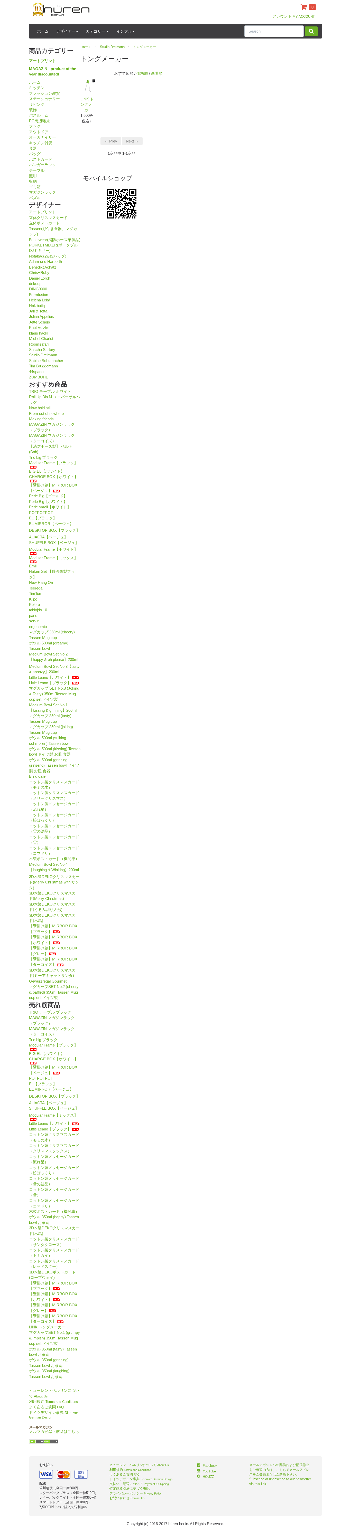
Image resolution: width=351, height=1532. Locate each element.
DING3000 (38, 289)
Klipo (33, 599)
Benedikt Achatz (42, 267)
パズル (35, 198)
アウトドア (38, 132)
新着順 (157, 73)
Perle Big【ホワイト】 (48, 501)
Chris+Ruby (39, 272)
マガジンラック (42, 192)
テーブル (36, 170)
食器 (33, 148)
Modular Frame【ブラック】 (53, 463)
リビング (36, 104)
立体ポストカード (44, 223)
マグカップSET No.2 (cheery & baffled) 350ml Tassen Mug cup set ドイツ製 (54, 992)
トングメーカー (144, 47)
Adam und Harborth (45, 261)
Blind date (37, 776)
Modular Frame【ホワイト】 (53, 549)
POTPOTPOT (41, 512)
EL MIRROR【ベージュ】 (51, 523)
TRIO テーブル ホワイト (50, 391)
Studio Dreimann (43, 355)
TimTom (35, 593)
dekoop (35, 283)
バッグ (35, 153)
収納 (33, 181)
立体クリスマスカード (48, 217)
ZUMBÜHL (38, 377)
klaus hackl (38, 333)
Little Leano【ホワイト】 (50, 677)
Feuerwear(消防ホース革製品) (54, 239)
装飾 (33, 110)
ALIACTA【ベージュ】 (48, 537)
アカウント (293, 16)
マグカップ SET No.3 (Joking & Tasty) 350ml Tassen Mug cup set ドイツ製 (54, 693)
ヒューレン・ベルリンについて (139, 1465)
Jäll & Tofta (38, 311)
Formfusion (38, 294)
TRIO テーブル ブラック (50, 1012)
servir (34, 621)
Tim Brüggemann (43, 366)
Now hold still (40, 408)
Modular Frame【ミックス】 (53, 558)
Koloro (34, 604)
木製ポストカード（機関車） (54, 859)
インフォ (124, 31)
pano (33, 615)
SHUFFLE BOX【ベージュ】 (54, 542)
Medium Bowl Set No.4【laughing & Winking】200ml (54, 867)
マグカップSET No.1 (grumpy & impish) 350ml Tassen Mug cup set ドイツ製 (54, 1338)
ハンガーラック (42, 165)
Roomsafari (39, 344)
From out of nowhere (46, 413)
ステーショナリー (44, 99)
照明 (33, 176)
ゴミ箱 (35, 187)
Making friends (41, 419)
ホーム (43, 31)
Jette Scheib (39, 322)
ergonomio (38, 626)
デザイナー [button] (66, 31)
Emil (32, 566)
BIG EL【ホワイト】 (46, 471)
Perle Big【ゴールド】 (48, 496)
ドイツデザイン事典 (140, 1479)
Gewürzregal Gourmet (48, 981)
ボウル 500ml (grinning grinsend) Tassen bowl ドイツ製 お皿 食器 (54, 765)
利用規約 (53, 1401)
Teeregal (36, 588)
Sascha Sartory (42, 349)
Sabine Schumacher (46, 360)
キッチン (36, 87)
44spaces (37, 371)
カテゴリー (96, 31)
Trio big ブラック (43, 457)
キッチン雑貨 (40, 143)
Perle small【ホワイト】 (50, 507)
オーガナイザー (42, 137)
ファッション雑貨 (44, 93)
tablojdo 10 (38, 610)
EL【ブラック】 (43, 518)
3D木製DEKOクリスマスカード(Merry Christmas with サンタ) (54, 882)
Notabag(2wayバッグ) (47, 256)
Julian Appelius (41, 316)
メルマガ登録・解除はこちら (54, 1431)
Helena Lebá (39, 300)
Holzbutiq (37, 305)
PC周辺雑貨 (39, 121)
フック (35, 126)
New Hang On (41, 582)
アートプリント (42, 61)
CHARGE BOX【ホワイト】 (53, 476)
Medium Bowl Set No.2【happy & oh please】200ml (53, 657)
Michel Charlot (41, 338)
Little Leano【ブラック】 (50, 683)
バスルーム (38, 115)
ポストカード (40, 159)
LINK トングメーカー (47, 1327)
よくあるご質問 (46, 1407)
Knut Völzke (39, 327)
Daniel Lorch (39, 278)
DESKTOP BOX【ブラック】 (54, 530)
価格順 (142, 73)
